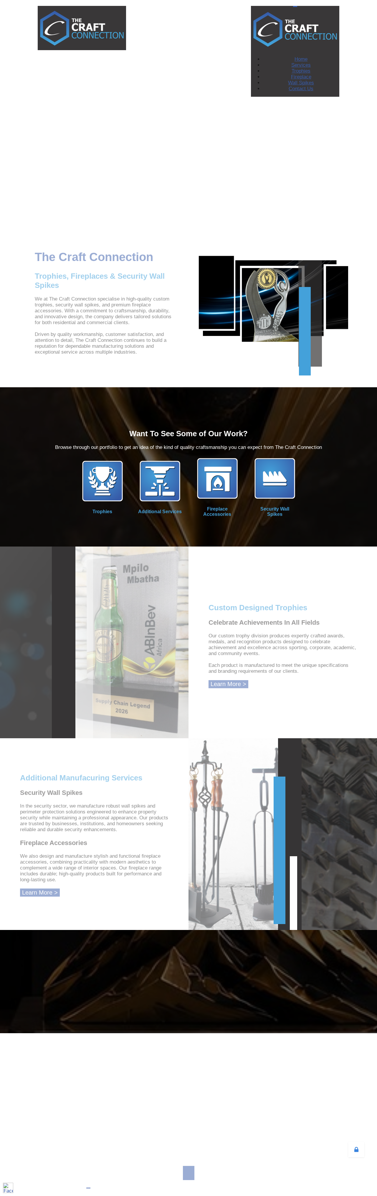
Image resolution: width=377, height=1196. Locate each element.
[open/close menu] (295, 6)
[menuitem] (301, 59)
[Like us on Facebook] (8, 1188)
